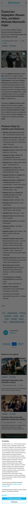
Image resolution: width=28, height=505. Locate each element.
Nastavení (4, 495)
